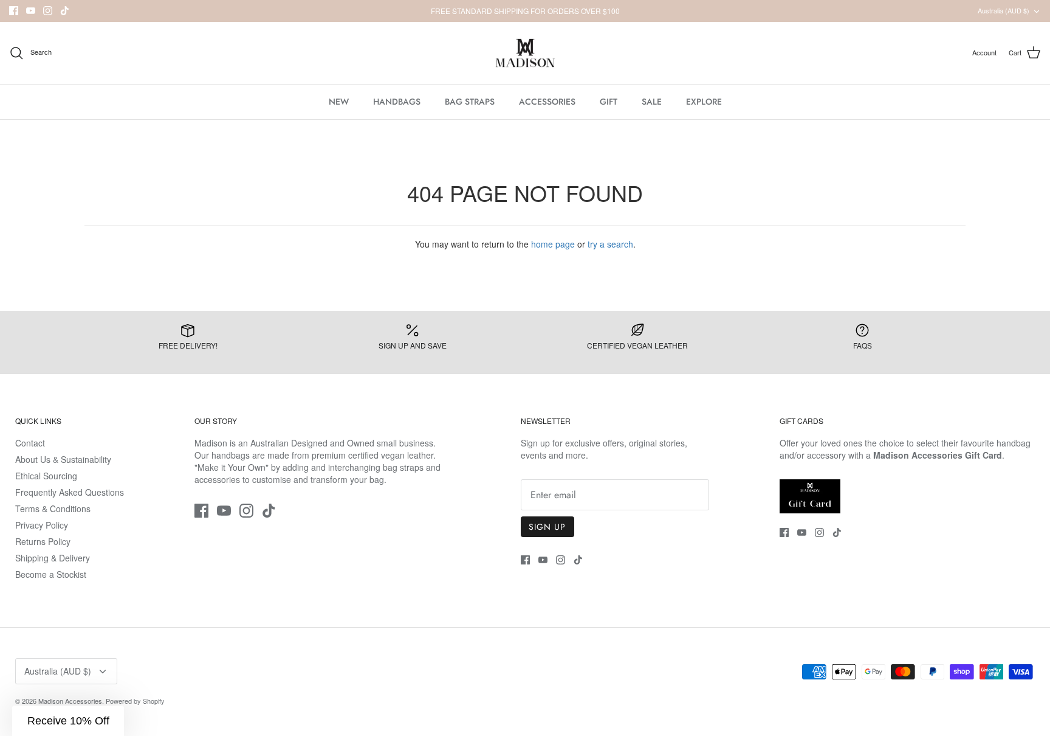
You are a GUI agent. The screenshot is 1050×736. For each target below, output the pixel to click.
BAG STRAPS (470, 101)
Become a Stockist (50, 574)
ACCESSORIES (547, 101)
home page (553, 244)
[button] (68, 721)
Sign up (547, 527)
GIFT (608, 101)
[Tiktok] (64, 10)
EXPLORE (704, 101)
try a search (610, 244)
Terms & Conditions (53, 508)
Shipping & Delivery (52, 558)
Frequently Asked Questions (69, 492)
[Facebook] (13, 10)
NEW (339, 101)
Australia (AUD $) (1003, 10)
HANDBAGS (396, 101)
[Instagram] (47, 10)
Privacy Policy (41, 525)
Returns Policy (42, 541)
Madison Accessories (70, 701)
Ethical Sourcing (46, 476)
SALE (652, 101)
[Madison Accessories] (525, 53)
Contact (30, 443)
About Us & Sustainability (63, 459)
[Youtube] (30, 10)
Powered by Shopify (135, 701)
